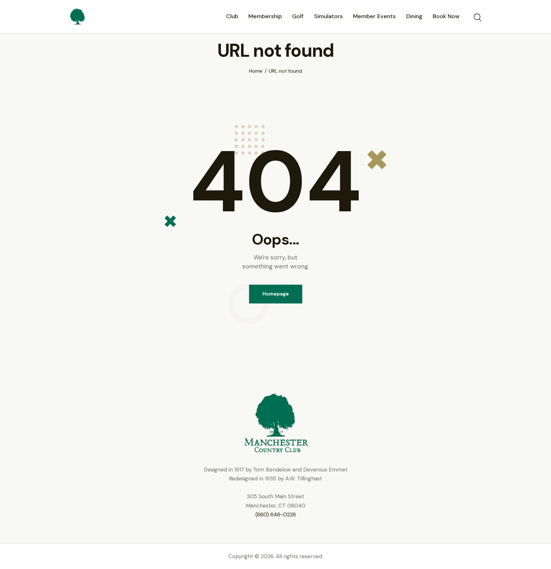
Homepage (275, 294)
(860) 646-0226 (275, 514)
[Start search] (477, 17)
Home (255, 71)
